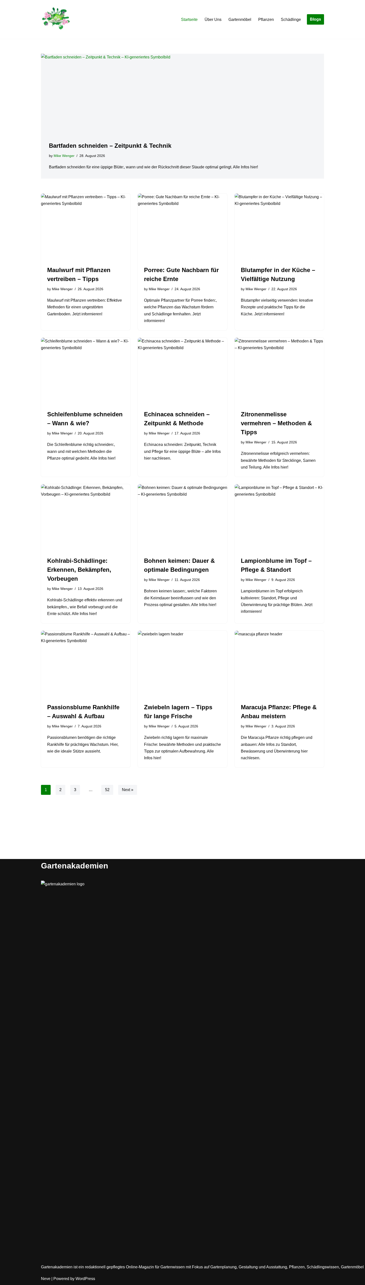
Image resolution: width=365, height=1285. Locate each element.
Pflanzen (266, 19)
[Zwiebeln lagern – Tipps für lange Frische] (182, 664)
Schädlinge (291, 19)
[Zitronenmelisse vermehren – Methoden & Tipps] (279, 371)
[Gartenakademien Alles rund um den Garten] (56, 19)
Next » (127, 790)
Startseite (189, 19)
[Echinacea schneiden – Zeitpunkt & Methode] (182, 371)
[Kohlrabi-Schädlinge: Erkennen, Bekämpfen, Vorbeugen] (85, 517)
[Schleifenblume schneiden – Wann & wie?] (85, 371)
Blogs (315, 19)
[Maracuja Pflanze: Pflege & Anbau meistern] (279, 664)
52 (107, 790)
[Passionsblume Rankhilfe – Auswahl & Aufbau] (85, 664)
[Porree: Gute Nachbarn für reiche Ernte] (182, 227)
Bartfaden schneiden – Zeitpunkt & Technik (110, 145)
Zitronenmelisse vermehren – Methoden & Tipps (276, 423)
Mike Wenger (64, 156)
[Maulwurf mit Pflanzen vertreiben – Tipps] (85, 227)
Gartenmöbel (239, 19)
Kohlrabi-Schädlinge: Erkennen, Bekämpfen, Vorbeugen (79, 569)
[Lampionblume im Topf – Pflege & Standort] (279, 517)
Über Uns (213, 19)
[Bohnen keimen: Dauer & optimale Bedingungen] (182, 517)
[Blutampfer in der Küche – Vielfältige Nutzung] (279, 227)
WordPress (85, 1279)
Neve (45, 1279)
